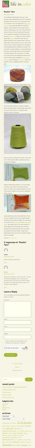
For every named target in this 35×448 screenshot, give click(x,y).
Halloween (5, 433)
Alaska (3, 426)
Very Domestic (13, 238)
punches (25, 439)
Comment (7, 300)
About (3, 406)
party (16, 439)
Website (6, 333)
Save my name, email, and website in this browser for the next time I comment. (16, 342)
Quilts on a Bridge (6, 394)
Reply (5, 262)
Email (5, 326)
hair (30, 431)
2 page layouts (5, 423)
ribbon (28, 439)
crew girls (9, 428)
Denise (6, 272)
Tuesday (24, 445)
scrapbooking (15, 442)
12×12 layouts (24, 422)
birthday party (13, 426)
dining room (17, 428)
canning (22, 426)
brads (18, 426)
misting (14, 433)
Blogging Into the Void (8, 397)
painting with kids (8, 439)
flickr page (17, 222)
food (22, 431)
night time (9, 435)
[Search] (29, 379)
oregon (15, 435)
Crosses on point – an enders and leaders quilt (14, 387)
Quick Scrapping (18, 363)
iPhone (10, 433)
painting (20, 437)
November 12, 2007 (9, 256)
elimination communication (9, 431)
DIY (21, 428)
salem (3, 442)
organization (14, 437)
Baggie (16, 367)
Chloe (3, 428)
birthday (8, 426)
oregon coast (21, 435)
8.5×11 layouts (13, 423)
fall (19, 431)
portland (20, 439)
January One (12, 36)
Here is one (21, 59)
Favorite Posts (6, 407)
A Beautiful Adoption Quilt (9, 389)
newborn (26, 433)
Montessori (20, 433)
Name (6, 319)
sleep (14, 445)
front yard (27, 431)
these (11, 38)
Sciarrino (8, 442)
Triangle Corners (6, 392)
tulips (29, 445)
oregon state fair (6, 437)
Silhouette (7, 444)
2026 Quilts (5, 404)
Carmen (28, 426)
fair (17, 431)
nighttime (4, 435)
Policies (4, 409)
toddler (18, 445)
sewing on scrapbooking (26, 442)
